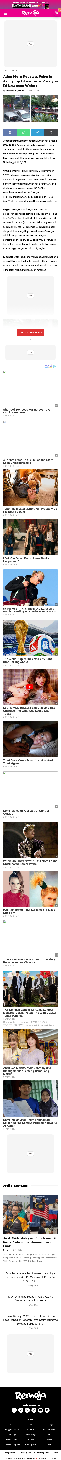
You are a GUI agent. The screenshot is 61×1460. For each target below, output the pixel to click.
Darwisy (6, 1250)
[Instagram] (20, 1410)
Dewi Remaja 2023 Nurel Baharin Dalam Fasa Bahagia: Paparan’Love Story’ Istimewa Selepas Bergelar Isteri (30, 1320)
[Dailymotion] (47, 1410)
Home (6, 70)
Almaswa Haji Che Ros (16, 90)
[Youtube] (40, 1410)
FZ (24, 1285)
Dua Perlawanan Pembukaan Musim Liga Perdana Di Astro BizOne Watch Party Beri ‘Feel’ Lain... (30, 1277)
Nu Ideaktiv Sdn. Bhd (28, 1458)
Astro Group (52, 1458)
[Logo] (30, 13)
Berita (14, 70)
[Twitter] (27, 1410)
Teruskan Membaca (30, 332)
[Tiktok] (33, 1410)
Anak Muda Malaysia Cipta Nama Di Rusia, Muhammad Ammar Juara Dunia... (29, 1242)
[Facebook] (14, 1410)
